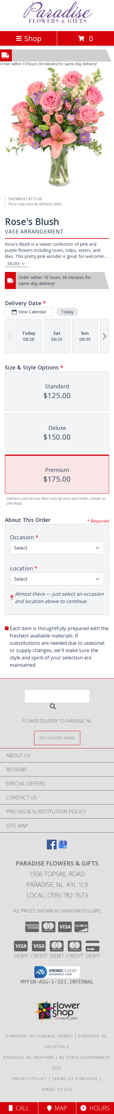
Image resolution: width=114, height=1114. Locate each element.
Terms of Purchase (75, 1078)
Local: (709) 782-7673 (57, 895)
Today (67, 312)
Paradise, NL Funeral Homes (39, 1036)
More (13, 263)
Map (59, 1108)
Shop (32, 38)
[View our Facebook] (52, 847)
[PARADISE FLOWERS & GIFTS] (57, 22)
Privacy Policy (29, 1078)
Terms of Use (57, 1089)
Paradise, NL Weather (28, 1057)
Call (21, 1108)
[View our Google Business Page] (62, 847)
